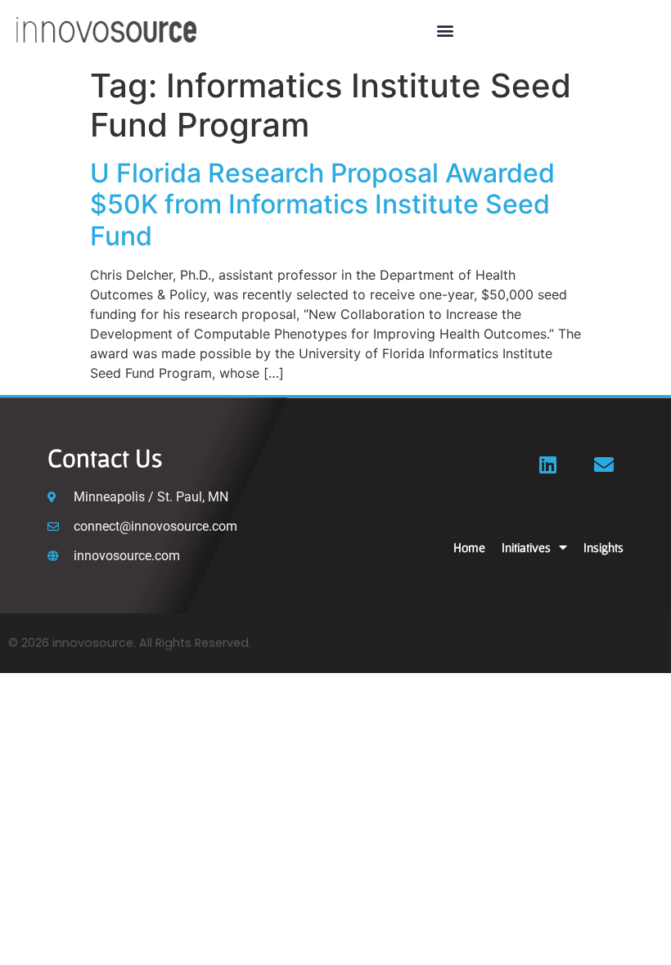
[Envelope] (604, 464)
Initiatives (526, 547)
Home (469, 547)
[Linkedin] (548, 464)
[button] (444, 29)
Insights (603, 547)
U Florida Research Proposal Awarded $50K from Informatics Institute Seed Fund (322, 204)
